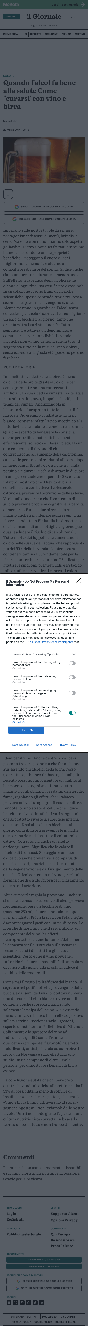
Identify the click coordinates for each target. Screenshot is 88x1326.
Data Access (44, 744)
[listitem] (44, 654)
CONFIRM (26, 730)
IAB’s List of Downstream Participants (49, 642)
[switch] (72, 663)
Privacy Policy (67, 744)
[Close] (80, 582)
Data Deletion (21, 744)
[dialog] (44, 663)
